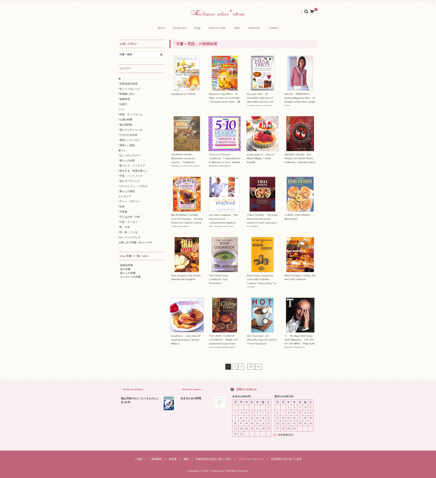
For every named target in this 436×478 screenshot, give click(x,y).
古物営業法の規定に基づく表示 (213, 459)
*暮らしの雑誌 (126, 191)
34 (250, 366)
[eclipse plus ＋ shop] (218, 13)
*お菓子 (122, 104)
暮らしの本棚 (127, 273)
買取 (186, 459)
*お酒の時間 (125, 119)
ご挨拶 (138, 459)
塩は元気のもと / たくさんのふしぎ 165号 (140, 400)
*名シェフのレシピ (129, 89)
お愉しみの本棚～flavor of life (135, 242)
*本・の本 (124, 227)
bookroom (179, 28)
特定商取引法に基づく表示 (286, 459)
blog (198, 28)
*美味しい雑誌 (126, 145)
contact (274, 28)
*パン (121, 109)
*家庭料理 (124, 99)
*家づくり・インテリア (131, 165)
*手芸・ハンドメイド (130, 176)
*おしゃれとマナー (129, 155)
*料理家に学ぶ (126, 94)
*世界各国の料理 (127, 83)
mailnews (254, 28)
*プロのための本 (127, 135)
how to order (217, 28)
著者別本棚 (126, 265)
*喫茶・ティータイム (130, 114)
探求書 (173, 459)
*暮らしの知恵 (126, 160)
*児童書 (122, 211)
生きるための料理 (191, 398)
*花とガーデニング (129, 181)
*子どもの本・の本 (129, 216)
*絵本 (121, 206)
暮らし (122, 150)
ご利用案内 (155, 459)
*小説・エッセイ (127, 222)
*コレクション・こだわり (133, 186)
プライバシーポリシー (251, 459)
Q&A (237, 28)
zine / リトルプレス (129, 237)
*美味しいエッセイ (129, 140)
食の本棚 (125, 269)
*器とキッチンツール (130, 129)
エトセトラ (124, 196)
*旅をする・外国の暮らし (133, 170)
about (161, 28)
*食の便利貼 (125, 124)
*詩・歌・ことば (127, 232)
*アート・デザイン (129, 201)
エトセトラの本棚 (130, 277)
